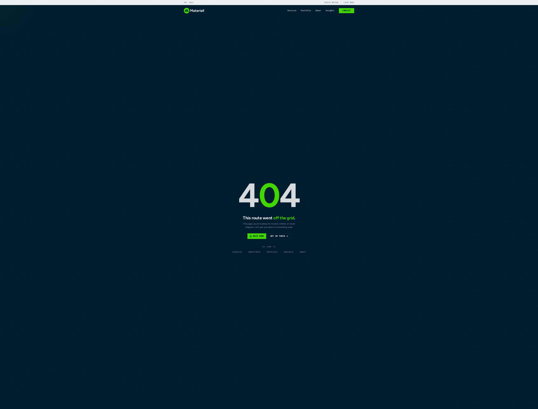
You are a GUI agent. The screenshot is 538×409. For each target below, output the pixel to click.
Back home (258, 236)
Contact (346, 10)
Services (291, 10)
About (318, 10)
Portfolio (306, 10)
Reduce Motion (331, 2)
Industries (254, 252)
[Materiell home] (194, 10)
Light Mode (349, 2)
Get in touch (277, 236)
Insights (329, 10)
